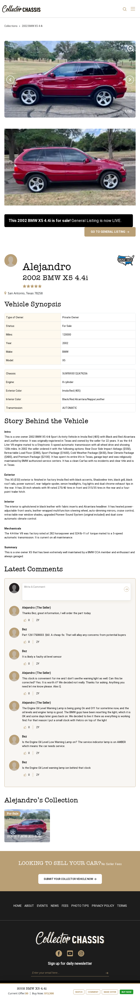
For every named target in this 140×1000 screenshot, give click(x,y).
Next (130, 80)
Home (17, 905)
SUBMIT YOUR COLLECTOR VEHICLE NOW (68, 879)
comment (93, 991)
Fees (65, 905)
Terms (122, 905)
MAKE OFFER (110, 991)
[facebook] (59, 953)
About (29, 905)
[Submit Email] (105, 973)
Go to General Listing (108, 231)
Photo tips (80, 905)
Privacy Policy (103, 905)
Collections (11, 25)
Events (42, 905)
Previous (10, 80)
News (55, 905)
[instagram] (81, 953)
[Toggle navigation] (133, 8)
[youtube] (70, 953)
